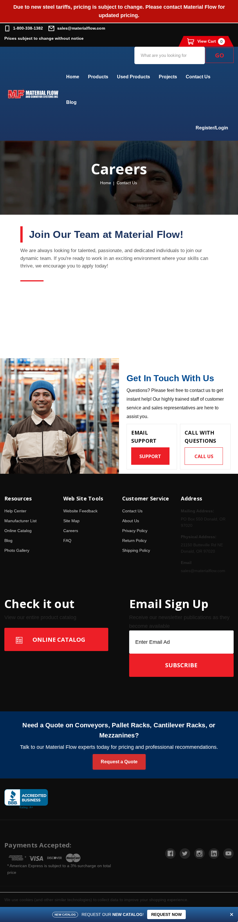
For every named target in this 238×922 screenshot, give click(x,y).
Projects (168, 76)
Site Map (71, 520)
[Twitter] (185, 853)
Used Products (133, 76)
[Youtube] (228, 853)
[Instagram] (199, 853)
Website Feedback (80, 511)
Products (98, 76)
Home (72, 76)
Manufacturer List (20, 520)
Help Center (15, 511)
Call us (203, 456)
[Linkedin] (214, 853)
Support (150, 456)
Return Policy (134, 540)
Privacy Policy (134, 530)
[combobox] (169, 55)
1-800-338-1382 (28, 28)
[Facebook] (170, 853)
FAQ (67, 540)
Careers (70, 530)
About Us (130, 520)
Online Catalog (18, 530)
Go (219, 55)
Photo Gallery (16, 550)
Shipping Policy (136, 550)
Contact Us (198, 76)
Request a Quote (119, 761)
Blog (71, 102)
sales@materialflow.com (81, 28)
